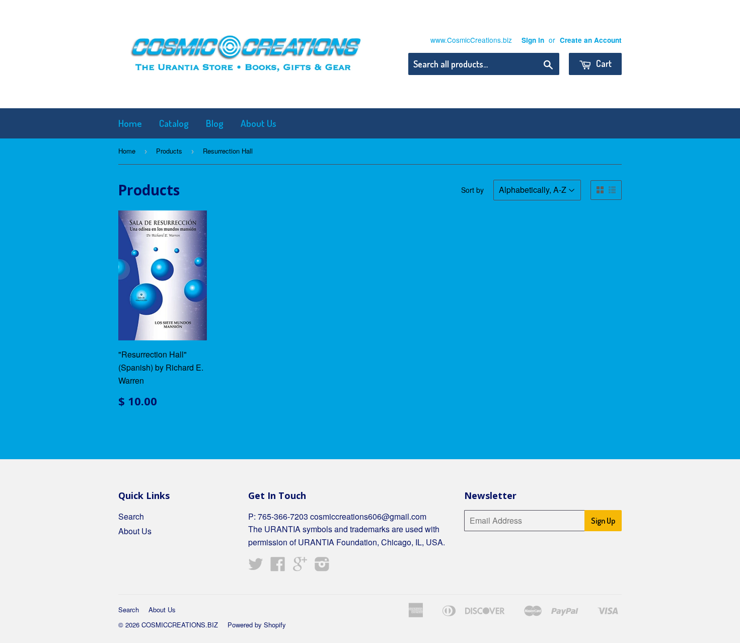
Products (169, 151)
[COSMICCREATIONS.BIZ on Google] (300, 567)
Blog (215, 123)
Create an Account (591, 40)
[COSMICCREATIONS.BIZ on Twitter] (255, 567)
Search (131, 516)
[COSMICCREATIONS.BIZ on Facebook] (277, 567)
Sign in (533, 40)
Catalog (174, 123)
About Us (258, 123)
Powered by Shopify (257, 624)
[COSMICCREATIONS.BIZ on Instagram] (322, 567)
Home (130, 123)
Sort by (472, 190)
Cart (603, 63)
